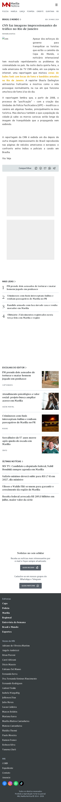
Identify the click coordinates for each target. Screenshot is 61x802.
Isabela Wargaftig (11, 693)
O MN (5, 763)
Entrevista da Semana (14, 622)
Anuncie (6, 778)
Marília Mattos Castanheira (15, 721)
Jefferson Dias (9, 698)
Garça (22, 11)
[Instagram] (10, 783)
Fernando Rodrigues (12, 683)
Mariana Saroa (9, 716)
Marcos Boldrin (9, 712)
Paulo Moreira (9, 735)
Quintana (50, 11)
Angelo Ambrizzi (10, 650)
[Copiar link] (36, 168)
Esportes (7, 632)
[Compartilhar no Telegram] (54, 168)
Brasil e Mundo (10, 19)
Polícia (5, 11)
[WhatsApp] (16, 783)
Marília (14, 11)
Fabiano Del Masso (11, 669)
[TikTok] (21, 783)
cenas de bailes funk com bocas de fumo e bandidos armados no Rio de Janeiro (30, 76)
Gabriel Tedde (9, 688)
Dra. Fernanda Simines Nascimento (19, 679)
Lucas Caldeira (9, 707)
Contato (6, 773)
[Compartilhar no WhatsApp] (49, 168)
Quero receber (28, 567)
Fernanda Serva (9, 674)
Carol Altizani (9, 660)
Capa (5, 603)
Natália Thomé (9, 731)
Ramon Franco (9, 740)
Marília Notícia (10, 34)
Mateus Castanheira (12, 726)
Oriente (40, 11)
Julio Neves (7, 702)
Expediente (7, 768)
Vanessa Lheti (9, 750)
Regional (7, 618)
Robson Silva (8, 745)
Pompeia (30, 11)
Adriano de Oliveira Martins (16, 646)
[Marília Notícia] (10, 4)
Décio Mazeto (9, 665)
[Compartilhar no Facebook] (40, 168)
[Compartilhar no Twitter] (45, 168)
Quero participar (28, 586)
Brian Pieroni (8, 655)
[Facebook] (4, 783)
